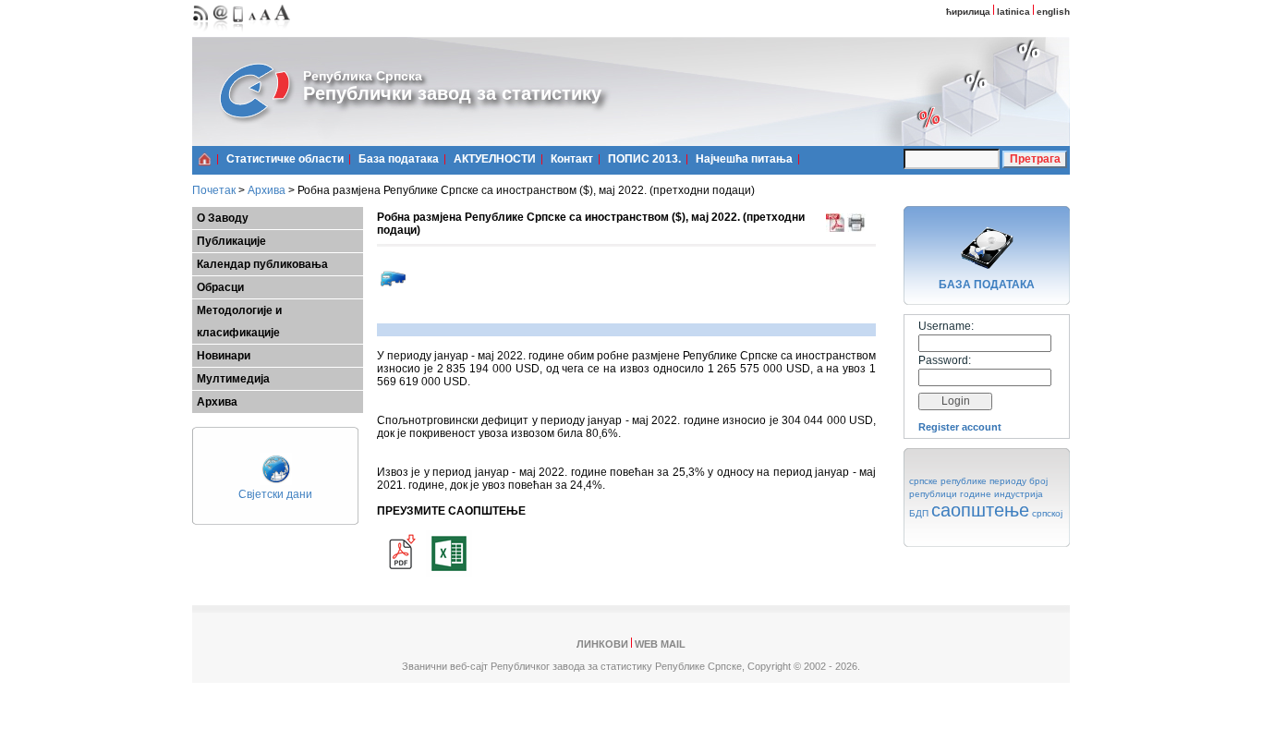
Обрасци (220, 287)
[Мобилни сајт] (239, 33)
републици (933, 494)
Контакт (572, 158)
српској (1047, 513)
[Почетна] (205, 158)
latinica (1013, 11)
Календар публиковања (262, 264)
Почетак (214, 190)
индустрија (1018, 494)
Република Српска (362, 75)
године (975, 494)
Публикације (231, 241)
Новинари (223, 355)
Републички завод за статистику (452, 93)
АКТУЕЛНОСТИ (495, 158)
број (1038, 481)
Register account (959, 426)
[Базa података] (986, 271)
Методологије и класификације (239, 321)
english (1053, 11)
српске (923, 481)
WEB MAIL (660, 644)
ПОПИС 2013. (644, 158)
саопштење (980, 510)
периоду (1007, 481)
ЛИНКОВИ (602, 644)
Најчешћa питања (744, 158)
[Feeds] (201, 33)
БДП (918, 513)
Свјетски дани (275, 494)
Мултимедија (233, 378)
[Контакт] (220, 33)
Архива (266, 190)
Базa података (398, 158)
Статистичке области (285, 158)
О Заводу (223, 218)
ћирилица (968, 11)
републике (963, 481)
